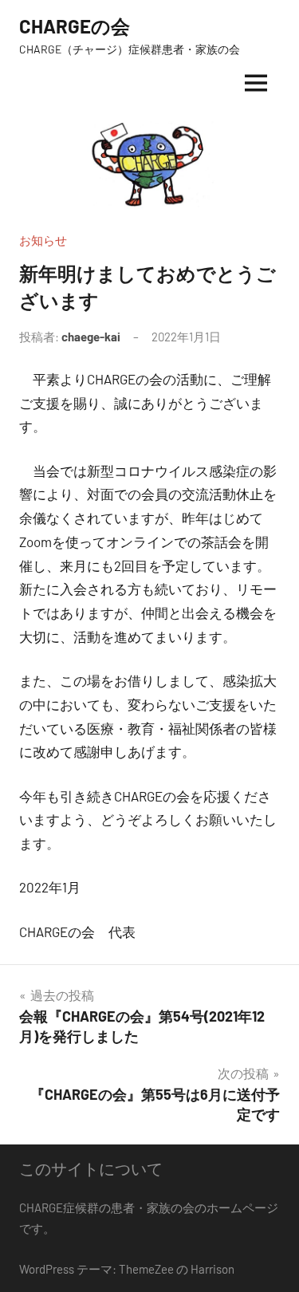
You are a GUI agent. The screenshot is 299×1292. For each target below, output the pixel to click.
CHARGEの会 (74, 25)
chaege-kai (90, 336)
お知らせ (43, 240)
